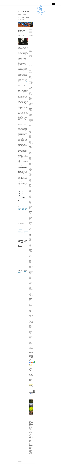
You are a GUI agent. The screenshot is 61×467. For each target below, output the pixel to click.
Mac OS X (30, 442)
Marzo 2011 (31, 230)
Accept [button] (54, 3)
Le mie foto (31, 35)
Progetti (30, 100)
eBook (30, 429)
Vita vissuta (31, 120)
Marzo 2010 (31, 247)
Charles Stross (30, 425)
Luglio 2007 (31, 315)
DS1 (31, 428)
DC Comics (30, 72)
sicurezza (30, 446)
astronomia (30, 423)
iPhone (31, 437)
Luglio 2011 (31, 227)
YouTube (30, 121)
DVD (29, 73)
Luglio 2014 (31, 187)
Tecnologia (31, 116)
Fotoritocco (30, 434)
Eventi (30, 75)
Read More (57, 3)
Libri (29, 84)
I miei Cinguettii (30, 61)
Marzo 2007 (31, 322)
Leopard (30, 441)
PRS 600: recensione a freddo (26, 210)
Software (30, 109)
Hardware (30, 81)
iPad (30, 436)
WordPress (31, 453)
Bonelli (30, 70)
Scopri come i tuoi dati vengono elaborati (22, 272)
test (29, 451)
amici (30, 421)
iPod (29, 438)
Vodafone (30, 452)
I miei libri (30, 36)
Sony (29, 449)
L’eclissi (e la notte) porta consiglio (26, 231)
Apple (31, 422)
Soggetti (30, 110)
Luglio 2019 (31, 127)
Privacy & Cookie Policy (22, 19)
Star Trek (30, 111)
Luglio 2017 (31, 143)
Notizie (30, 93)
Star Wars (30, 113)
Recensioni (31, 103)
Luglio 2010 (31, 241)
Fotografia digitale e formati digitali (19, 210)
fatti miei (30, 432)
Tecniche (30, 115)
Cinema (30, 71)
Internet (30, 83)
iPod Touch (30, 439)
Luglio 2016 (31, 163)
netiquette (30, 444)
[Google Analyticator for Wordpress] (31, 393)
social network (30, 449)
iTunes (30, 440)
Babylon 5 (30, 424)
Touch (30, 451)
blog (32, 424)
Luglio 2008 (31, 289)
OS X (31, 445)
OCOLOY (30, 94)
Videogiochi (31, 119)
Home (19, 17)
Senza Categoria (24, 222)
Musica (30, 88)
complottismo (31, 426)
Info (23, 17)
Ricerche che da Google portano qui (22, 210)
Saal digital (25, 81)
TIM (30, 451)
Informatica (31, 82)
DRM (29, 428)
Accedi (30, 50)
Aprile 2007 (31, 321)
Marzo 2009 (31, 271)
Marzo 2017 (31, 147)
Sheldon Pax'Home (24, 11)
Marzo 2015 (31, 174)
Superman (30, 114)
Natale (30, 89)
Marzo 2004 (31, 348)
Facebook (30, 431)
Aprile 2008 (31, 295)
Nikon (30, 445)
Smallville (30, 447)
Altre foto (30, 415)
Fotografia (30, 78)
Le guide (27, 17)
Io (29, 436)
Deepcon (30, 427)
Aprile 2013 (31, 203)
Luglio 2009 (31, 266)
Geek (29, 435)
